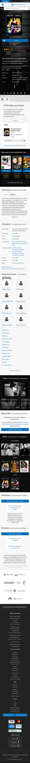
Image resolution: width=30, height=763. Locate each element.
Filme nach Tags (15, 646)
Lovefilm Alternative (15, 641)
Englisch (21, 249)
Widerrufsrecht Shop (15, 711)
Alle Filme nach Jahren (15, 624)
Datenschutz (12, 755)
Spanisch (21, 253)
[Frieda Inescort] (6, 307)
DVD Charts (15, 656)
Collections (8, 424)
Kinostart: (4, 260)
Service (15, 699)
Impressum (18, 755)
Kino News (15, 686)
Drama (17, 82)
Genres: (4, 82)
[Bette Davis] (21, 283)
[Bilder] (18, 93)
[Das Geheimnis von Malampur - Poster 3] (24, 467)
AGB (15, 706)
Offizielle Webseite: (7, 267)
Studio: (4, 257)
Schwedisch (15, 253)
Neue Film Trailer (15, 673)
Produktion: (5, 73)
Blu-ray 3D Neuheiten (15, 662)
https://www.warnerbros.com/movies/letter (13, 269)
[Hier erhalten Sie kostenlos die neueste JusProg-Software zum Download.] (15, 730)
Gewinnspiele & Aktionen (15, 635)
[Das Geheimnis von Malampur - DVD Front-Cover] (5, 484)
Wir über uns (5, 755)
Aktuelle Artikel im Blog (15, 429)
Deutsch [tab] (5, 194)
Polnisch (19, 251)
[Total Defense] (17, 162)
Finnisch (14, 251)
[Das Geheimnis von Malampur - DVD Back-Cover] (15, 484)
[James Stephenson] (21, 295)
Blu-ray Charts (15, 660)
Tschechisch (15, 255)
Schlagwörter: (5, 241)
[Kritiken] (21, 93)
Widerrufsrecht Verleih (15, 707)
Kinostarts (15, 666)
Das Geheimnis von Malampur (10, 399)
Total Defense (17, 173)
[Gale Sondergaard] (21, 307)
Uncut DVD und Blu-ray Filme (15, 632)
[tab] (2, 100)
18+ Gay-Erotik (15, 622)
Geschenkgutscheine (15, 637)
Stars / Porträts (15, 691)
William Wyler (16, 75)
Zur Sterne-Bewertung (18, 263)
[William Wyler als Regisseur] (6, 283)
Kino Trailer (15, 675)
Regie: (3, 75)
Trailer (15, 44)
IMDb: (3, 263)
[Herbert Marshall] (6, 295)
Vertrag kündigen (8, 715)
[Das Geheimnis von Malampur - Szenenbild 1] (10, 449)
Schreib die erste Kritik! (15, 508)
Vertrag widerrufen (21, 715)
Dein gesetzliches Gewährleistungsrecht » (15, 145)
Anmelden (5, 1)
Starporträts (15, 424)
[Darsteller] (11, 93)
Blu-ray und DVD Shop (15, 618)
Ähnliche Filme (6, 177)
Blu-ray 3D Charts (15, 664)
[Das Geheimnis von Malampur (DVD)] (7, 132)
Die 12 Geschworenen (6, 173)
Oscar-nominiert (16, 241)
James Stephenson (17, 79)
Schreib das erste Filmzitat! (15, 539)
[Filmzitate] (25, 93)
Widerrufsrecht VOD (15, 709)
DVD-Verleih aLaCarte (20, 4)
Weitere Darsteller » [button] (15, 370)
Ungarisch (21, 255)
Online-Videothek (15, 613)
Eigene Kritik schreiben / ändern (15, 501)
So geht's (15, 120)
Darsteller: (4, 77)
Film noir (23, 241)
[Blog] (15, 93)
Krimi (13, 82)
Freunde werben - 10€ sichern (15, 639)
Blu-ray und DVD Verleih (15, 616)
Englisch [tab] (12, 194)
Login (24, 1)
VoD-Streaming (15, 630)
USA (13, 73)
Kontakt (15, 704)
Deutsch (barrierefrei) (16, 248)
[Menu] (2, 8)
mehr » (8, 70)
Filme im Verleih (15, 649)
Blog (18, 426)
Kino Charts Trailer (15, 677)
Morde (14, 243)
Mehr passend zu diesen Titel (15, 182)
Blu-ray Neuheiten (15, 658)
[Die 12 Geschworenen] (6, 162)
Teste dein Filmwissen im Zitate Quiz (15, 547)
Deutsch (14, 248)
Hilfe (15, 702)
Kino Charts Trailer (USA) (15, 679)
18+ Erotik (15, 620)
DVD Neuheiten (15, 654)
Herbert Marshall (23, 77)
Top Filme (15, 652)
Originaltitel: (5, 229)
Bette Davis (15, 77)
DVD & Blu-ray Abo (15, 626)
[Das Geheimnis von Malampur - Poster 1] (5, 467)
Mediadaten (15, 756)
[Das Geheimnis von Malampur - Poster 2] (15, 467)
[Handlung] (5, 93)
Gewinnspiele (24, 424)
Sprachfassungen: (6, 248)
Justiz (17, 243)
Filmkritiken (15, 689)
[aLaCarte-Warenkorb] (27, 1)
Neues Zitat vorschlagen (15, 534)
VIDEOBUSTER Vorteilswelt (15, 644)
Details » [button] (13, 137)
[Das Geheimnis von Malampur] (14, 24)
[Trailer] (8, 93)
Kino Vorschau (15, 668)
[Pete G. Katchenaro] (21, 319)
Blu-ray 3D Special (15, 696)
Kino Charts (15, 670)
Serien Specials (15, 693)
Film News (15, 685)
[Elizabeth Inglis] (6, 319)
